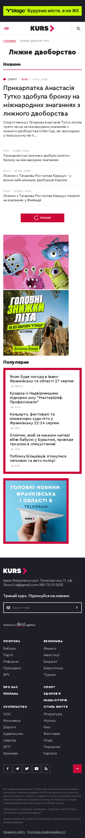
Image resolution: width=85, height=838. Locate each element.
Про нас (10, 687)
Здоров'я (52, 693)
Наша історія (55, 700)
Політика (11, 641)
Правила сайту (14, 832)
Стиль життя (56, 706)
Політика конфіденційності (46, 832)
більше (45, 217)
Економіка (53, 641)
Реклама (10, 693)
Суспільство (15, 706)
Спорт (49, 687)
